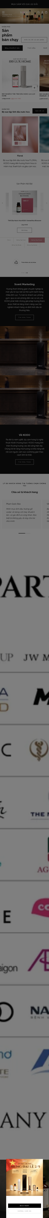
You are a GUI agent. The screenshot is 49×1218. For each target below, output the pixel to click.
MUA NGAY (24, 1206)
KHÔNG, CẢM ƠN (24, 1211)
